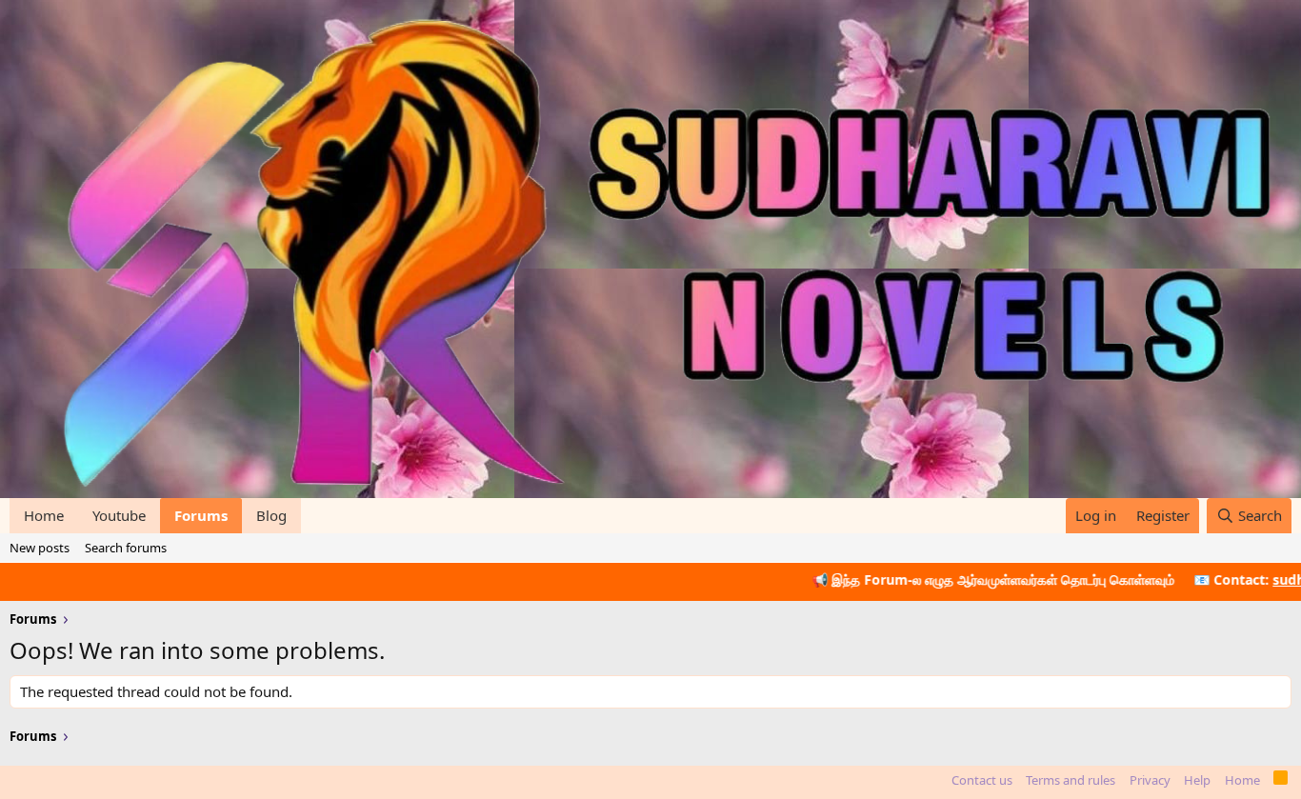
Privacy (1150, 780)
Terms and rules (1070, 780)
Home (44, 515)
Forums (201, 515)
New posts (40, 547)
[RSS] (1280, 780)
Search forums (126, 547)
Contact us (981, 780)
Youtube (119, 515)
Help (1197, 780)
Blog (271, 515)
